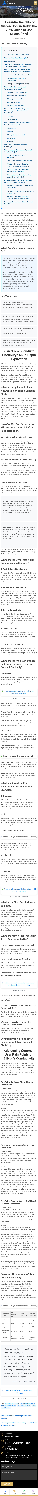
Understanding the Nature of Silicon (19, 75)
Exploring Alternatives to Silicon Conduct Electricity (18, 203)
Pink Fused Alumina (23, 1406)
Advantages (11, 116)
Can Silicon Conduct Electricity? (18, 55)
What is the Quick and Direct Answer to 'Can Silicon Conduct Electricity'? (18, 65)
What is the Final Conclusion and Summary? (15, 146)
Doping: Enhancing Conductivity (18, 84)
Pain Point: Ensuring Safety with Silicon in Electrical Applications (18, 198)
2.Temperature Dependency (16, 96)
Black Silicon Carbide (12, 1403)
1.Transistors (11, 128)
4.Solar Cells (11, 138)
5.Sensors (10, 141)
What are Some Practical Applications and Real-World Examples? (18, 124)
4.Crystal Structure (13, 102)
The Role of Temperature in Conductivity (16, 79)
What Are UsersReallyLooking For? (16, 58)
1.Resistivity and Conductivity (17, 92)
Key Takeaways (9, 61)
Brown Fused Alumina (8, 1406)
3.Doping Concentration (15, 99)
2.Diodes (10, 131)
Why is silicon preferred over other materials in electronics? (19, 176)
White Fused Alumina (28, 1403)
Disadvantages (12, 119)
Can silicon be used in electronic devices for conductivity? (18, 171)
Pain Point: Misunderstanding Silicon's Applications (20, 192)
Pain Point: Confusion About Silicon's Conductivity (20, 187)
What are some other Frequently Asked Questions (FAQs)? (18, 151)
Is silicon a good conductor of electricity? (17, 156)
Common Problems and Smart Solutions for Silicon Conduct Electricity (18, 181)
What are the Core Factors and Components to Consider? (15, 88)
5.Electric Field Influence (15, 106)
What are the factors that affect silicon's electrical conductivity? (18, 165)
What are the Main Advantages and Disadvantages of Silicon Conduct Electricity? (16, 111)
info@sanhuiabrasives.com (17, 1443)
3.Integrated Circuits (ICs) (16, 135)
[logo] (8, 3)
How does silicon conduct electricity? (20, 161)
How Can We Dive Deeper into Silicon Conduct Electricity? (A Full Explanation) (18, 71)
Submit (7, 1484)
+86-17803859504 (13, 1437)
